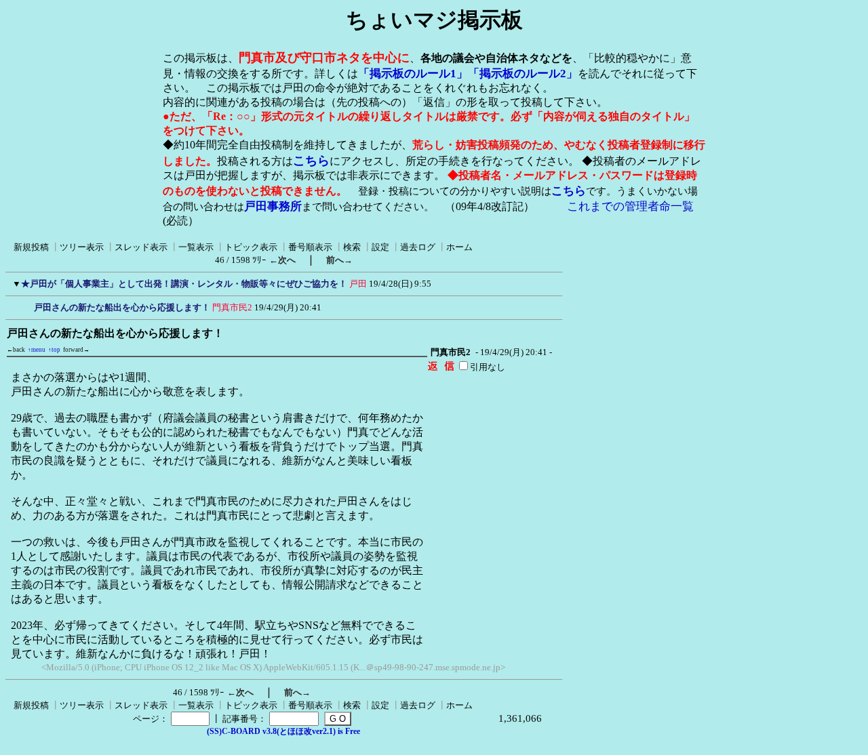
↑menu (36, 349)
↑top (54, 349)
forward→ (76, 349)
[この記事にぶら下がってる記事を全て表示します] (27, 305)
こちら (311, 160)
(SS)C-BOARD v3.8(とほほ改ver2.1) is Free (283, 731)
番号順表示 (310, 247)
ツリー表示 (82, 247)
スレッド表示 (141, 247)
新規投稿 (31, 247)
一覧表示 (196, 247)
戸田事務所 (273, 206)
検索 (352, 247)
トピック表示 (250, 247)
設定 (380, 247)
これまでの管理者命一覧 (630, 206)
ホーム (459, 247)
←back (16, 349)
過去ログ (417, 247)
